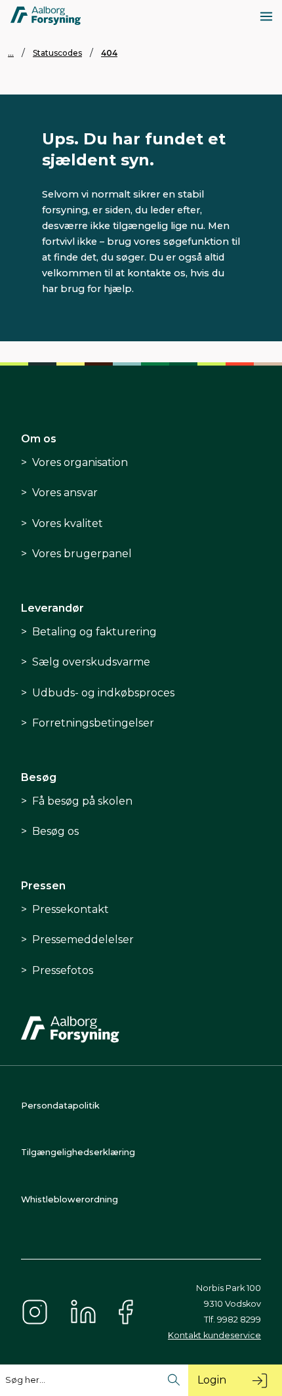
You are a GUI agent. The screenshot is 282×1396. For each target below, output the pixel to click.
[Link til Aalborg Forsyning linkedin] (83, 1312)
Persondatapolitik (60, 1105)
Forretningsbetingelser (93, 723)
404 (109, 53)
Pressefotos (62, 970)
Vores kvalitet (67, 523)
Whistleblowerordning (69, 1199)
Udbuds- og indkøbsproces (103, 693)
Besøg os (55, 831)
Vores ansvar (65, 492)
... (11, 53)
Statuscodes (57, 53)
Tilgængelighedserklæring (78, 1152)
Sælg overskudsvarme (91, 662)
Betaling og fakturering (94, 631)
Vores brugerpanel (82, 553)
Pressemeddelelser (83, 939)
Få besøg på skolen (82, 801)
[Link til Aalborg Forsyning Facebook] (128, 1312)
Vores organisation (80, 462)
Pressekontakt (70, 909)
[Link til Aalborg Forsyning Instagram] (35, 1312)
